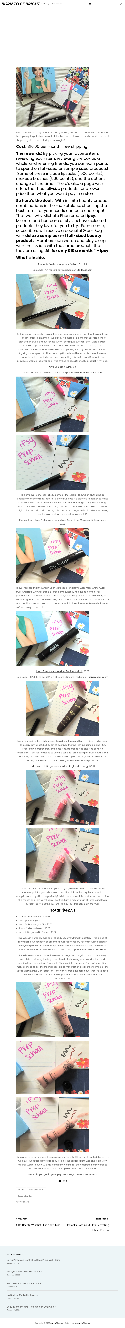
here (102, 949)
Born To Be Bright (20, 4)
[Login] (121, 3)
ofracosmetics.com (91, 372)
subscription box (25, 1196)
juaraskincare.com (97, 677)
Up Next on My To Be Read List (23, 1295)
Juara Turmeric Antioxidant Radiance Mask (59, 671)
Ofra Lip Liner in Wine (60, 366)
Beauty (21, 1189)
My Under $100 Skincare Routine (24, 1283)
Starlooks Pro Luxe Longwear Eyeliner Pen (60, 264)
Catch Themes (56, 1323)
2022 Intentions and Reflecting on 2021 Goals (31, 1306)
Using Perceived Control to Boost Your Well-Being (34, 1260)
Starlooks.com (84, 269)
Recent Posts (15, 1254)
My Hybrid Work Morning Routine (24, 1271)
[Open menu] (90, 3)
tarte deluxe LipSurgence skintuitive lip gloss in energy (59, 766)
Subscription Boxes (36, 1189)
